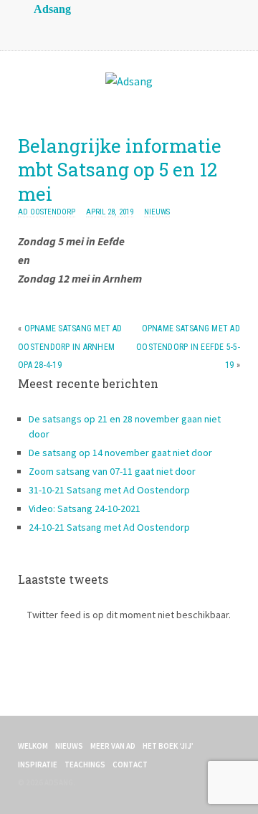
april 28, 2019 (109, 212)
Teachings (84, 764)
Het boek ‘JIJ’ (168, 746)
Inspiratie (37, 764)
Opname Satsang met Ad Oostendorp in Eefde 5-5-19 (188, 346)
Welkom (33, 746)
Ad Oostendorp (46, 212)
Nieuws (157, 212)
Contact (130, 764)
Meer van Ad (112, 746)
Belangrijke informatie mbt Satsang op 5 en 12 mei (119, 170)
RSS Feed (32, 28)
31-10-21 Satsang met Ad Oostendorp (109, 489)
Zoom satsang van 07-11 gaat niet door (112, 471)
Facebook (61, 28)
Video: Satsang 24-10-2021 (84, 508)
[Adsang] (129, 81)
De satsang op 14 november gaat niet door (120, 452)
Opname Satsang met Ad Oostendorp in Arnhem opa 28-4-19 (70, 346)
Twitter (89, 28)
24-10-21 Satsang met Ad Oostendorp (109, 527)
